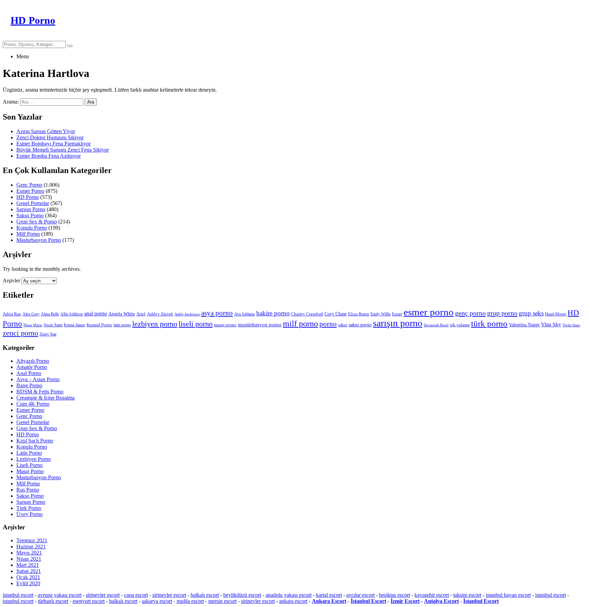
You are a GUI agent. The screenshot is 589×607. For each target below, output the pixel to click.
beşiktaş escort (394, 595)
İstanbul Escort (368, 601)
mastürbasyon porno (260, 324)
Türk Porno (28, 508)
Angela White (121, 313)
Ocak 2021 (28, 577)
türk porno (489, 323)
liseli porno (196, 324)
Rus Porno (27, 490)
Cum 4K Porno (32, 404)
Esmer (397, 314)
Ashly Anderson (187, 314)
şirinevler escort (103, 595)
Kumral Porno (99, 325)
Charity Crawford (307, 314)
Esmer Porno (30, 191)
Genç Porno (29, 185)
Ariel (141, 314)
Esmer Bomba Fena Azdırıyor (48, 156)
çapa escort (136, 595)
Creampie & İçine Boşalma (45, 398)
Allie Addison (71, 314)
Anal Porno (28, 373)
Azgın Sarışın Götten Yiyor (45, 131)
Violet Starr (571, 325)
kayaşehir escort (431, 595)
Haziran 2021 (31, 546)
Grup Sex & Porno (36, 221)
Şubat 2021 (28, 571)
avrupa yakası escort (59, 595)
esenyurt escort (89, 601)
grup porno (502, 313)
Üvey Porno (29, 514)
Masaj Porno (30, 471)
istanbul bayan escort (508, 595)
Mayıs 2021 (29, 553)
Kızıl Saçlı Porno (34, 440)
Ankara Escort (329, 601)
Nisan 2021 (28, 559)
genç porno (470, 313)
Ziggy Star (48, 334)
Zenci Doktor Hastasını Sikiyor (50, 137)
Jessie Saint (53, 325)
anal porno (95, 313)
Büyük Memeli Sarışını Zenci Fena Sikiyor (62, 150)
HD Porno (27, 197)
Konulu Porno (31, 228)
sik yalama (460, 325)
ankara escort (293, 601)
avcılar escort (360, 595)
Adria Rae (12, 314)
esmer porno (429, 312)
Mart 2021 (27, 565)
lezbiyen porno (154, 324)
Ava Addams (244, 314)
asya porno (217, 313)
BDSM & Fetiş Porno (39, 391)
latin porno (122, 325)
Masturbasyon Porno (38, 240)
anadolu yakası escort (289, 595)
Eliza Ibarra (358, 314)
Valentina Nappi (524, 324)
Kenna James (74, 325)
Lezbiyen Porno (33, 459)
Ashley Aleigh (160, 314)
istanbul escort (18, 595)
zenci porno (20, 333)
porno (328, 324)
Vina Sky (551, 324)
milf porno (300, 323)
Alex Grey (31, 314)
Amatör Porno (31, 367)
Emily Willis (381, 314)
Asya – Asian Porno (38, 379)
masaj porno (225, 325)
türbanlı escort (53, 601)
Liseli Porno (29, 465)
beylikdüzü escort (242, 595)
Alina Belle (50, 314)
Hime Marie (33, 325)
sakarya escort (157, 601)
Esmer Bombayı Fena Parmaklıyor (53, 143)
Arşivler (11, 280)
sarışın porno (397, 323)
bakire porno (273, 313)
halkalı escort (205, 595)
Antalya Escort (441, 601)
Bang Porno (29, 385)
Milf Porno (28, 234)
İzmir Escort (405, 601)
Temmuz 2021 (31, 540)
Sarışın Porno (30, 209)
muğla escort (190, 601)
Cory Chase (335, 313)
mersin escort (222, 601)
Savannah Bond (436, 325)
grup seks (531, 313)
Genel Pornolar (32, 203)
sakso (342, 325)
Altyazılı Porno (32, 361)
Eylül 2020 (28, 583)
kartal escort (329, 595)
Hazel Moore (555, 314)
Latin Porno (29, 453)
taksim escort (467, 595)
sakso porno (360, 324)
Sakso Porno (30, 215)
